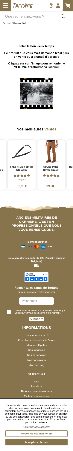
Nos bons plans (36, 359)
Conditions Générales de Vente (36, 340)
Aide (36, 381)
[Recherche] (62, 16)
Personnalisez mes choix (36, 433)
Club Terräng (36, 364)
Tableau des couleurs (36, 396)
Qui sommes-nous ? (36, 335)
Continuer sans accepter (36, 427)
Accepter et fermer (36, 442)
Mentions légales (37, 345)
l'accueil (53, 67)
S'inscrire (36, 319)
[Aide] (51, 5)
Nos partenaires (36, 354)
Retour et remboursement (36, 391)
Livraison (36, 386)
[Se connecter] (58, 5)
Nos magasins (36, 349)
